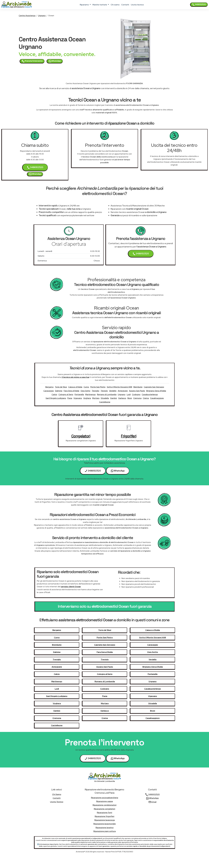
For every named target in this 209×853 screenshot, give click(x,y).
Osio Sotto (85, 390)
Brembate (137, 387)
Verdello (112, 390)
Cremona (137, 398)
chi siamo (115, 4)
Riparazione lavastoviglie (104, 823)
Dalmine (58, 390)
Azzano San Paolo (137, 390)
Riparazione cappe (104, 801)
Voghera (87, 398)
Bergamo (49, 387)
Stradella (105, 398)
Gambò (113, 398)
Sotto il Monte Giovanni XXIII (119, 387)
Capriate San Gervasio (154, 387)
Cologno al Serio (65, 394)
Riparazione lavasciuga (104, 820)
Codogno (136, 394)
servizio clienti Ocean (71, 586)
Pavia (69, 398)
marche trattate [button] (100, 4)
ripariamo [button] (84, 4)
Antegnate (123, 390)
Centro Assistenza (27, 15)
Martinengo (90, 394)
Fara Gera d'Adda (71, 390)
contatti (125, 4)
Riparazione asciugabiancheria (104, 797)
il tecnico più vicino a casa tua (75, 377)
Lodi (129, 394)
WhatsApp (56, 61)
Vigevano (77, 398)
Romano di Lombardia (106, 394)
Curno (86, 387)
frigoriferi (128, 436)
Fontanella (79, 394)
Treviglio (95, 390)
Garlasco (122, 398)
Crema (146, 398)
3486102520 (200, 4)
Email (153, 802)
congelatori (80, 436)
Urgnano (42, 15)
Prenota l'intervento (33, 61)
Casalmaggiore (157, 398)
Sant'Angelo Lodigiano (56, 398)
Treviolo (104, 390)
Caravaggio (48, 390)
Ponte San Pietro (97, 387)
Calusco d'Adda (75, 387)
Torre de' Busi (61, 387)
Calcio (54, 394)
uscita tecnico (137, 4)
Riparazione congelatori (104, 809)
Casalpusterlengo (150, 394)
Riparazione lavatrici (105, 827)
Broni (129, 398)
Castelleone (104, 402)
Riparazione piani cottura (104, 831)
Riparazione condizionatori (104, 805)
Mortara (95, 398)
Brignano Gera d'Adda (156, 390)
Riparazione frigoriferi (104, 816)
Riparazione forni (104, 812)
